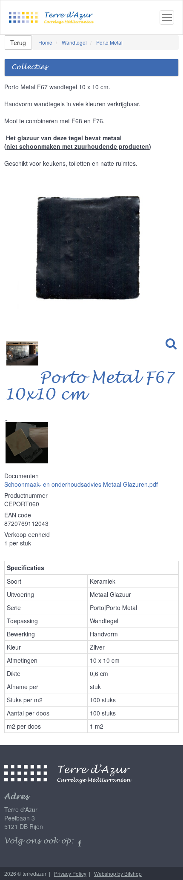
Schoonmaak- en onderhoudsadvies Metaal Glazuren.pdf (81, 484)
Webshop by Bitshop (118, 873)
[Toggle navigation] (167, 17)
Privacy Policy (70, 873)
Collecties (29, 67)
